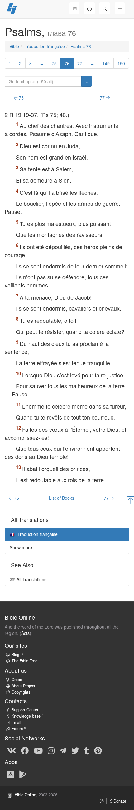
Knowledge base (28, 716)
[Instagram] (51, 750)
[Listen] (89, 8)
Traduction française (45, 46)
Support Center (25, 710)
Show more (21, 547)
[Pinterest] (98, 750)
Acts (25, 633)
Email (16, 722)
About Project (23, 686)
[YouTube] (38, 750)
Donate (119, 801)
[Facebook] (25, 750)
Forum (19, 728)
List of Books (61, 498)
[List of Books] (74, 8)
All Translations (30, 579)
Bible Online (25, 795)
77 (79, 63)
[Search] (104, 8)
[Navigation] (120, 8)
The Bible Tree (24, 661)
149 (106, 63)
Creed (17, 679)
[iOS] (10, 773)
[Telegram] (63, 750)
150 (121, 63)
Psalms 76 (80, 46)
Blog (17, 654)
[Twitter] (75, 750)
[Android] (23, 773)
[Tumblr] (86, 750)
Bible (14, 46)
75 (54, 63)
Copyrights (21, 692)
